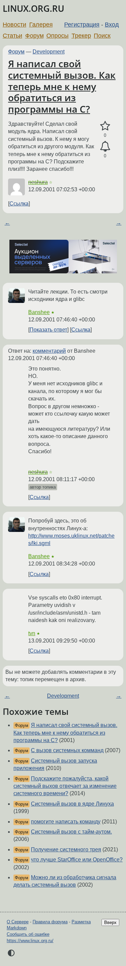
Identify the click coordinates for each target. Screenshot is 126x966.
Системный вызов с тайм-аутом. (71, 832)
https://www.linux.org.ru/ (30, 940)
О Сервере (18, 921)
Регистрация (81, 24)
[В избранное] (105, 126)
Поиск (102, 35)
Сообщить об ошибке (28, 934)
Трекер (81, 35)
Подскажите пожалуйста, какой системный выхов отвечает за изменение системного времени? (65, 786)
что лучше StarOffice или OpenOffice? (77, 859)
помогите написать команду (65, 821)
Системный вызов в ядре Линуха (72, 804)
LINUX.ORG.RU (33, 8)
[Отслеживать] (105, 147)
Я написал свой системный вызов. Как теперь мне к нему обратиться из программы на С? (62, 86)
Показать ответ (48, 330)
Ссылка (19, 203)
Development (49, 51)
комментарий (49, 351)
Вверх (110, 922)
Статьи (12, 35)
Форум (34, 35)
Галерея (41, 24)
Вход (112, 24)
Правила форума (50, 921)
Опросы (57, 35)
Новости (14, 24)
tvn (31, 633)
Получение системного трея (66, 849)
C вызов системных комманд (67, 750)
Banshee (39, 312)
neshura (38, 182)
